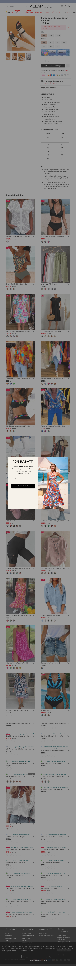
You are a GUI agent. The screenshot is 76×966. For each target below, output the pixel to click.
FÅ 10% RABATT (23, 486)
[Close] (65, 459)
